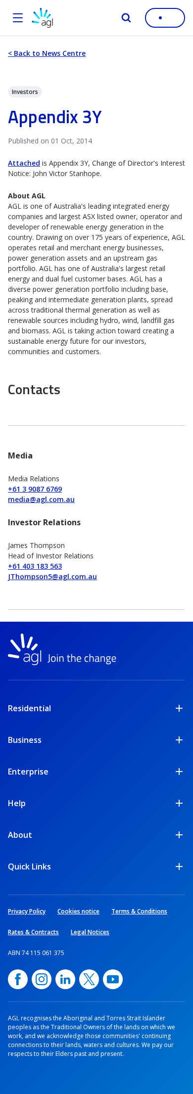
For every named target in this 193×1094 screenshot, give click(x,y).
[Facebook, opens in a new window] (18, 979)
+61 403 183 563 (35, 566)
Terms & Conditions (139, 911)
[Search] (126, 17)
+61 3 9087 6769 (35, 489)
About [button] (20, 834)
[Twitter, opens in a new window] (89, 979)
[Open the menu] (18, 18)
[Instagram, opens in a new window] (41, 979)
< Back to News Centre (47, 53)
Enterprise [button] (28, 771)
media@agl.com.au (41, 499)
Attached (24, 163)
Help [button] (17, 803)
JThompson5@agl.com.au (52, 576)
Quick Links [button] (29, 866)
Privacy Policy (27, 911)
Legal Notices (90, 932)
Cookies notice (78, 911)
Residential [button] (29, 708)
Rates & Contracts (33, 932)
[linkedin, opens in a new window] (65, 979)
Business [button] (25, 739)
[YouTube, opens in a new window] (113, 979)
